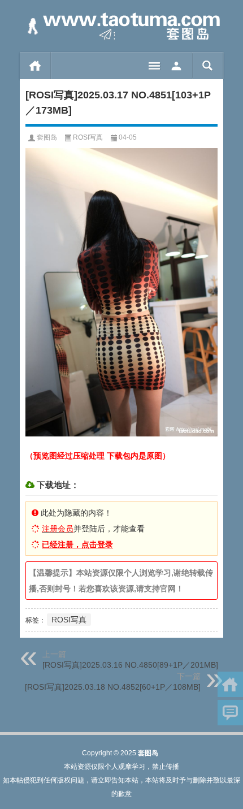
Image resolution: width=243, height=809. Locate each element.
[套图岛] (121, 26)
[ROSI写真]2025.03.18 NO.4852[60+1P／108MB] (113, 686)
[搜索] (207, 65)
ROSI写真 (88, 137)
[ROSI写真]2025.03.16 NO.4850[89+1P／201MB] (130, 664)
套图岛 (47, 137)
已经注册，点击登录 (77, 544)
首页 (35, 65)
